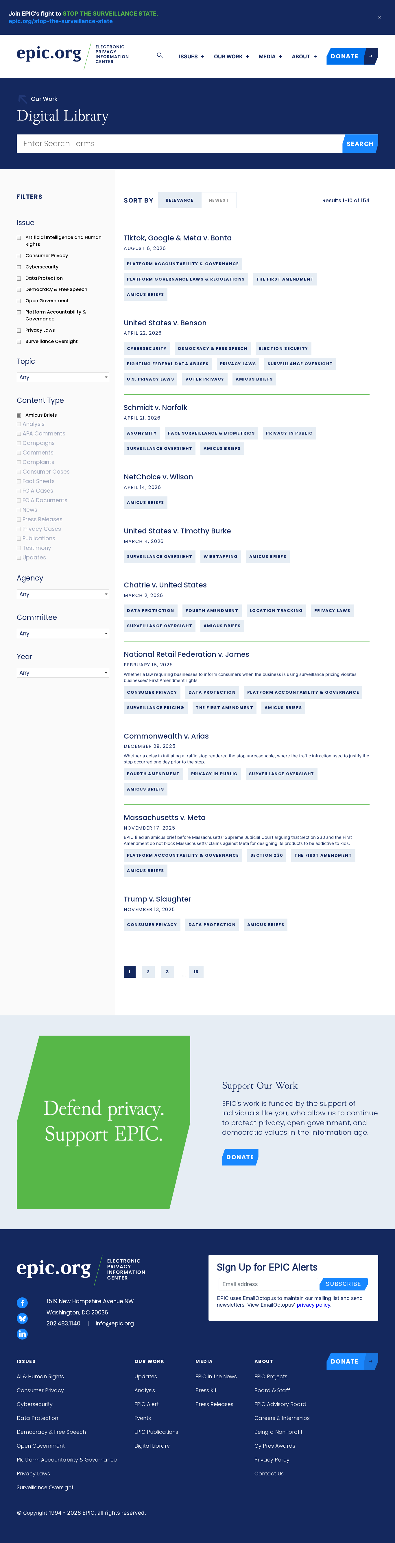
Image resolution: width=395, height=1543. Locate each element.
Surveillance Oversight (45, 1487)
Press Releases (214, 1404)
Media (267, 56)
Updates (145, 1376)
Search (360, 144)
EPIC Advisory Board (280, 1404)
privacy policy (313, 1305)
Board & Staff (272, 1390)
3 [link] (167, 972)
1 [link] (130, 972)
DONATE (345, 56)
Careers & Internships (282, 1418)
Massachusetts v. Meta (165, 817)
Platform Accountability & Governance (67, 1459)
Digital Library (152, 1445)
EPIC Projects (270, 1376)
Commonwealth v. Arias (166, 736)
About (301, 56)
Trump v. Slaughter (157, 899)
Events (142, 1418)
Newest (219, 200)
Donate (240, 1157)
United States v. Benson (165, 323)
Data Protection (37, 1418)
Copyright (35, 1513)
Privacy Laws (33, 1473)
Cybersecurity (35, 1404)
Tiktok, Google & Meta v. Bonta (178, 238)
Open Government (41, 1445)
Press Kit (206, 1390)
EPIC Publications (156, 1432)
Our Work (228, 56)
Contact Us (269, 1473)
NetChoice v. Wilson (158, 477)
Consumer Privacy (40, 1390)
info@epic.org (115, 1323)
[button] (48, 377)
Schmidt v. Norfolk (156, 407)
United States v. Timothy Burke (177, 531)
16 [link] (196, 972)
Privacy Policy (271, 1459)
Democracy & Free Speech (51, 1432)
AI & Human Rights (40, 1376)
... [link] (184, 974)
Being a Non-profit (278, 1432)
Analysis (144, 1390)
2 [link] (148, 972)
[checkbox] (66, 241)
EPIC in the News (216, 1376)
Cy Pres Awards (274, 1445)
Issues (188, 56)
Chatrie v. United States (165, 585)
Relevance (179, 200)
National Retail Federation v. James (186, 654)
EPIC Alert (146, 1404)
